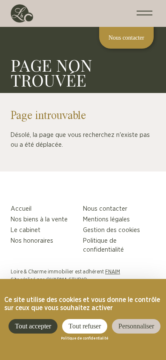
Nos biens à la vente (39, 219)
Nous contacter (105, 209)
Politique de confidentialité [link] (85, 338)
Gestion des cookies (111, 230)
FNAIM (112, 271)
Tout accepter (33, 326)
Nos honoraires (32, 241)
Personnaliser (136, 326)
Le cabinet (25, 230)
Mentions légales (106, 219)
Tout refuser (85, 326)
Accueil (21, 209)
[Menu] (144, 13)
